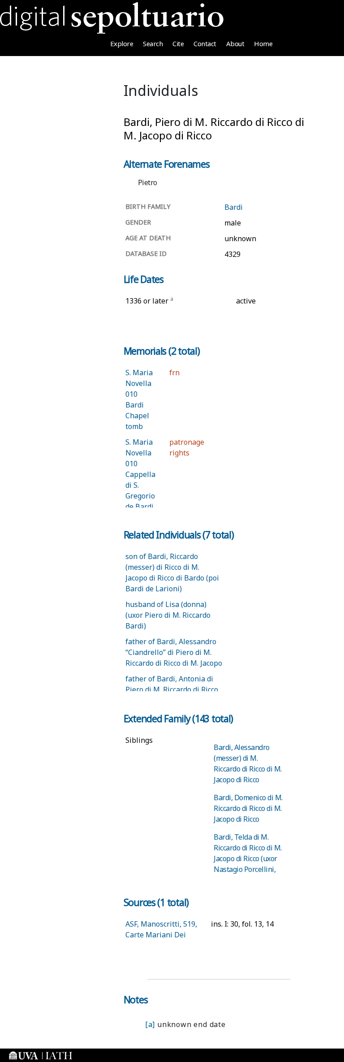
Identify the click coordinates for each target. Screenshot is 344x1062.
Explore (121, 43)
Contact (205, 43)
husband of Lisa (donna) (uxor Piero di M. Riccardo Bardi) (168, 615)
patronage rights (186, 447)
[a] (150, 1024)
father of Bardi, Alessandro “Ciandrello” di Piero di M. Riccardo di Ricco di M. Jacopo (173, 652)
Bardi (233, 207)
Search (153, 43)
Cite (178, 43)
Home (263, 43)
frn (174, 372)
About (235, 43)
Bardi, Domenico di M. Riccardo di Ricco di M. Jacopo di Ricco (248, 808)
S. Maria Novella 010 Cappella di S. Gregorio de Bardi (140, 474)
